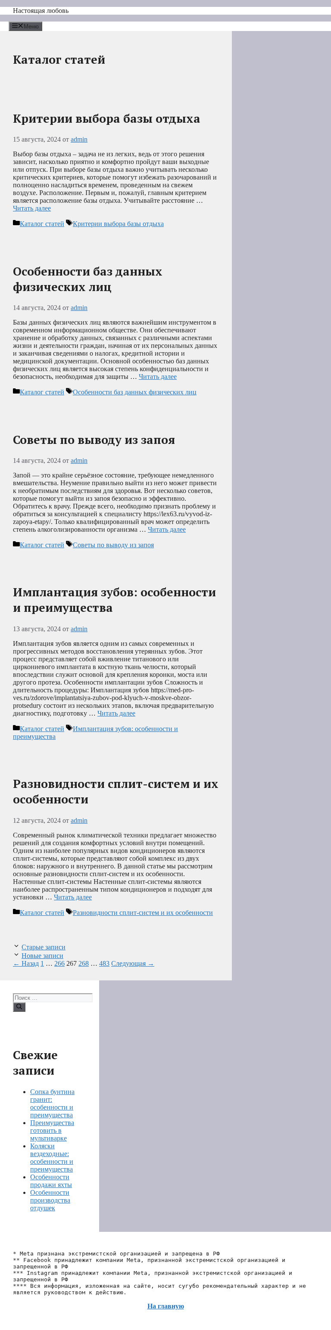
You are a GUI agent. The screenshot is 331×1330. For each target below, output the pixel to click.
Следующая (132, 963)
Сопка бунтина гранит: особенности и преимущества (52, 1103)
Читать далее (32, 208)
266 (59, 963)
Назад (26, 963)
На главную (165, 1306)
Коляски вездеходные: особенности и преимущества (51, 1157)
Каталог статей (42, 223)
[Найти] (19, 1007)
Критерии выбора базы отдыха (106, 118)
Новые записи (42, 955)
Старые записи (44, 947)
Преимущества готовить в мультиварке (52, 1130)
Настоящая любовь (41, 10)
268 (83, 963)
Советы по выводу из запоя (94, 439)
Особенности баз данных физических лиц (87, 279)
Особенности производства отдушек (50, 1200)
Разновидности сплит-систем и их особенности (143, 912)
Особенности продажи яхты (51, 1180)
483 (104, 963)
